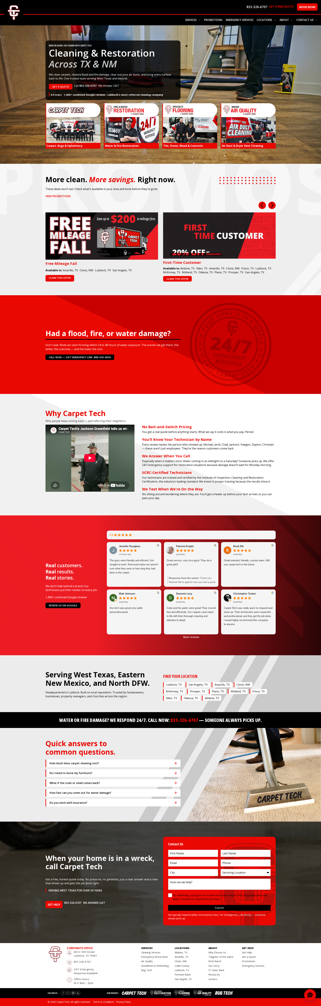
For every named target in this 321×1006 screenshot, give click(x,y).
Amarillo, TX (70, 270)
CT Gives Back (216, 970)
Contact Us (305, 20)
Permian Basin (183, 974)
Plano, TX (220, 272)
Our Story (213, 965)
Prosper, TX (235, 272)
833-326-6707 (88, 86)
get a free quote (281, 6)
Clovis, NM (86, 270)
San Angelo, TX (122, 270)
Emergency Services (239, 20)
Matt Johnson (127, 593)
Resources (214, 974)
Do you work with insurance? (68, 803)
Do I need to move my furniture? (71, 773)
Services (191, 20)
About (284, 20)
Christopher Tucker (244, 593)
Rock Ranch (214, 961)
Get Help (247, 952)
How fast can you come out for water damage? (80, 793)
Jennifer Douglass (129, 546)
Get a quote (60, 86)
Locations (264, 20)
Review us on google (63, 605)
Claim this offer (60, 277)
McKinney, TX (171, 272)
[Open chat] (310, 995)
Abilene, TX (187, 268)
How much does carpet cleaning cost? (74, 763)
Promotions (213, 20)
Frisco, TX (247, 268)
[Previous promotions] (262, 205)
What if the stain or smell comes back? (75, 783)
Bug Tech (146, 970)
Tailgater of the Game (220, 956)
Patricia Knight (185, 546)
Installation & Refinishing (155, 965)
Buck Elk (238, 546)
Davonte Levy (184, 593)
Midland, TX (189, 272)
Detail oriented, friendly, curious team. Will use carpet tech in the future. (246, 562)
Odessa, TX (206, 272)
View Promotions (58, 196)
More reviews (191, 637)
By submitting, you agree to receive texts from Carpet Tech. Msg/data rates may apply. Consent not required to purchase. (220, 897)
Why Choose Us (217, 952)
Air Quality (147, 961)
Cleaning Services (150, 952)
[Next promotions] (272, 205)
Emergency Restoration (154, 956)
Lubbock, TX (103, 270)
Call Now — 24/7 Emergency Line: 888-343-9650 (80, 357)
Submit (219, 908)
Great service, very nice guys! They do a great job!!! (189, 562)
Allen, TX (201, 268)
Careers (212, 979)
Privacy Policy (123, 1001)
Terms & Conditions (103, 1001)
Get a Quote (249, 956)
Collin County (182, 965)
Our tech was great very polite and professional (126, 610)
